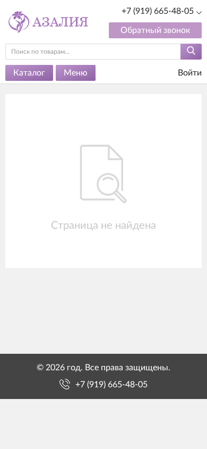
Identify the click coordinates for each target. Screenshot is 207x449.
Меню (76, 73)
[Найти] (191, 52)
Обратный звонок (155, 30)
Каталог (29, 73)
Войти (189, 73)
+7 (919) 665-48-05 (158, 11)
